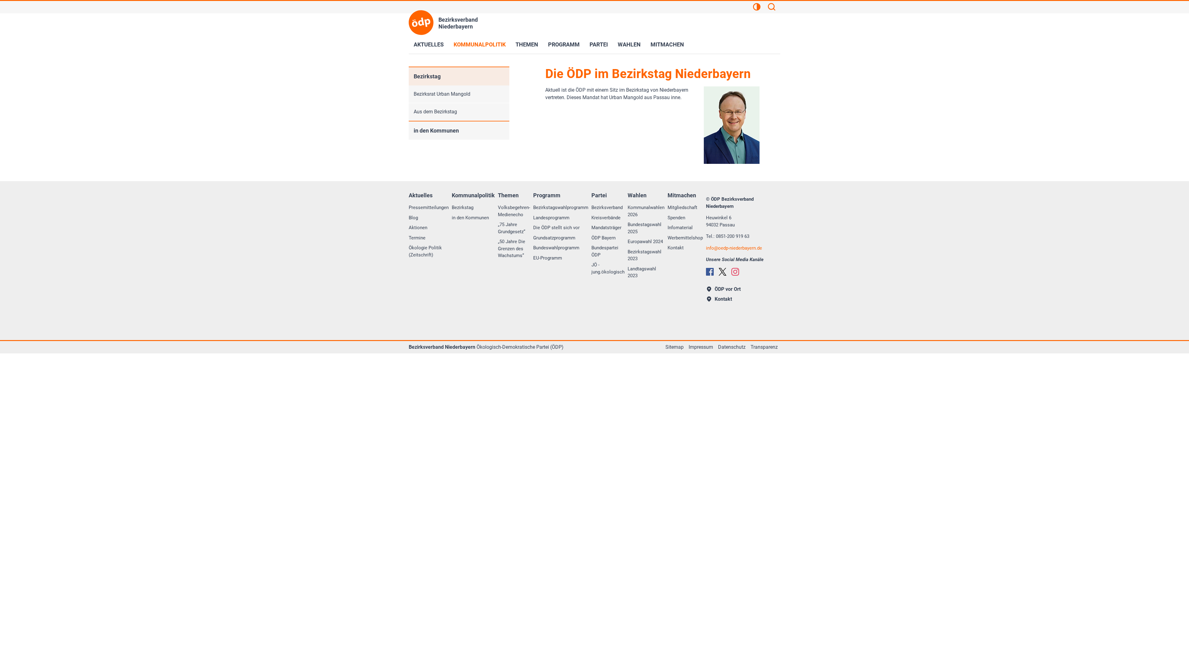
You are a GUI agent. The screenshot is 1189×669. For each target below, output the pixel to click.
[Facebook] (710, 272)
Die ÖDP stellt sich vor (556, 227)
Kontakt (676, 248)
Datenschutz (732, 347)
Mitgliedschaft (682, 207)
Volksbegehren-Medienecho (514, 211)
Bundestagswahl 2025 (644, 228)
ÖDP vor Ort (728, 289)
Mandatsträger (606, 227)
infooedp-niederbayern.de (734, 248)
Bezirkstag (427, 76)
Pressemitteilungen (429, 207)
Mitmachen (667, 44)
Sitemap (674, 347)
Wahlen (629, 44)
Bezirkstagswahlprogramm (560, 207)
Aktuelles (429, 44)
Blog (413, 218)
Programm (564, 44)
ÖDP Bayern (603, 238)
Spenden (676, 218)
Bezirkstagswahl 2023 (644, 255)
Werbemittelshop (685, 238)
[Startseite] (421, 22)
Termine (417, 238)
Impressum (701, 347)
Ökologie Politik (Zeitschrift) (425, 251)
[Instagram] (735, 272)
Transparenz (764, 347)
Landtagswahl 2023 (642, 272)
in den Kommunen (436, 130)
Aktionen (418, 227)
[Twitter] (722, 272)
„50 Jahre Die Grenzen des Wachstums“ (511, 248)
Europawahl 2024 (645, 241)
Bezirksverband (607, 207)
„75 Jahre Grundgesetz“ (511, 228)
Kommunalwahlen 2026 (646, 211)
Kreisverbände (606, 218)
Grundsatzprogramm (554, 238)
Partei (599, 44)
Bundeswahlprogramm (556, 248)
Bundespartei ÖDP (604, 251)
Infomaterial (680, 227)
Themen (527, 44)
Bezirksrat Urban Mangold (442, 94)
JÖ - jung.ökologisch (608, 268)
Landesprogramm (551, 218)
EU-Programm (547, 258)
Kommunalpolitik (480, 44)
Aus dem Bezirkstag (435, 112)
